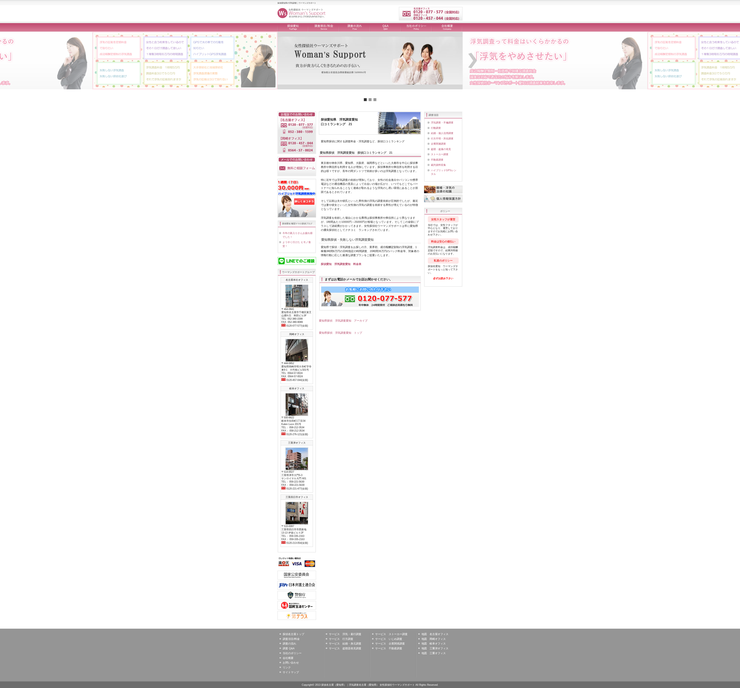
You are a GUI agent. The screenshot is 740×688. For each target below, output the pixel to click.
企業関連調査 (438, 143)
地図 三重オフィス (433, 653)
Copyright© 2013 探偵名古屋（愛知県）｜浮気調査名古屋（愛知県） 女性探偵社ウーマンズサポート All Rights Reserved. (370, 684)
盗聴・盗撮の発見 (441, 149)
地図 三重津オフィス (434, 648)
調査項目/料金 (323, 27)
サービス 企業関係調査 (390, 643)
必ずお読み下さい (443, 278)
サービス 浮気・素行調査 (345, 634)
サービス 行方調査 (341, 638)
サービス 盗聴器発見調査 (345, 648)
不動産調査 (437, 159)
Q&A (385, 27)
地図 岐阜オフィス (433, 643)
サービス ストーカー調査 (391, 634)
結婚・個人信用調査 (442, 133)
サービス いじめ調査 (388, 638)
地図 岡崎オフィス (433, 638)
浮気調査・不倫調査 (442, 122)
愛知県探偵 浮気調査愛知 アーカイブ (343, 320)
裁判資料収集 (438, 164)
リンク (287, 667)
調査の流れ (354, 27)
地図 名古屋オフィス (434, 634)
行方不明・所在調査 (442, 138)
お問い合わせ (291, 662)
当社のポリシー (416, 27)
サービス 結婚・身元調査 (345, 643)
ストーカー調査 (439, 154)
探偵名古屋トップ (293, 634)
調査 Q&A (288, 648)
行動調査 (436, 128)
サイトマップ (291, 672)
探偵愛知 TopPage (293, 27)
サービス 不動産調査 (388, 648)
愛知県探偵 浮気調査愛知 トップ (340, 332)
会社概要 (447, 27)
